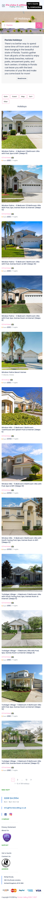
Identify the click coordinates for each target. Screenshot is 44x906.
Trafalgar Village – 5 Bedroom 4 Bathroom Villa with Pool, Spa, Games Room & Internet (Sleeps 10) (21, 707)
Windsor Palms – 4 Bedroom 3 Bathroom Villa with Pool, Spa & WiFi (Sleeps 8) (21, 152)
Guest (14, 96)
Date (6, 96)
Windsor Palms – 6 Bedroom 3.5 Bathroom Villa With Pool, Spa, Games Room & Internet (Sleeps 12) (21, 207)
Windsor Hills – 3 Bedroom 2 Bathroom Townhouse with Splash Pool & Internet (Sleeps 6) (21, 429)
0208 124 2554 (11, 798)
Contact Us (6, 856)
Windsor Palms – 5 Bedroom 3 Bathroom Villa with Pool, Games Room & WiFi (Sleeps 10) (20, 263)
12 (26, 780)
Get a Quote (33, 4)
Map (23, 96)
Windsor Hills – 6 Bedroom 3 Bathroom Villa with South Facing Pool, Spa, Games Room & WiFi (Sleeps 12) (21, 540)
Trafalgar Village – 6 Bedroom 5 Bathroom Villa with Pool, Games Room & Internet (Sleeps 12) (21, 762)
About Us (5, 830)
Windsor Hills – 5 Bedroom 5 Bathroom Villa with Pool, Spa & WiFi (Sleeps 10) (22, 485)
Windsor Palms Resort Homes (14, 372)
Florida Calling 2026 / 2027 (27, 897)
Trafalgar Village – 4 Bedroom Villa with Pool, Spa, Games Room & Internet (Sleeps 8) (20, 652)
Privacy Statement (9, 827)
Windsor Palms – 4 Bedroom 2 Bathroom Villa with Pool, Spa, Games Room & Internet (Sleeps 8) (21, 318)
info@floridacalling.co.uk (15, 808)
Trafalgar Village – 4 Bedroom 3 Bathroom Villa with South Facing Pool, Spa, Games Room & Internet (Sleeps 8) (21, 596)
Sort (30, 96)
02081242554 (35, 7)
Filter (6, 102)
